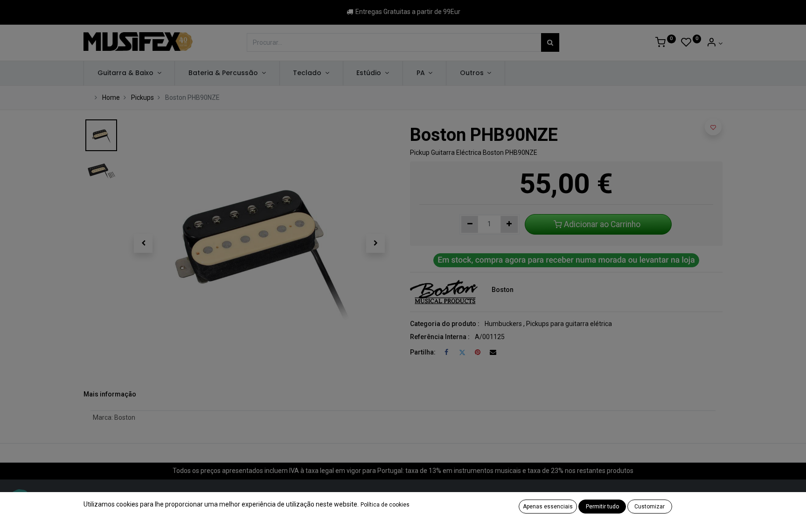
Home (111, 97)
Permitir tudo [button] (602, 506)
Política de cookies (385, 504)
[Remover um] (470, 224)
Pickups (142, 97)
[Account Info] (714, 43)
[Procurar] (550, 42)
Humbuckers (503, 323)
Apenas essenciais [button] (548, 506)
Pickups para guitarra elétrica (569, 323)
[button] (143, 243)
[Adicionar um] (509, 224)
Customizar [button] (649, 506)
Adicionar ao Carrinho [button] (602, 224)
